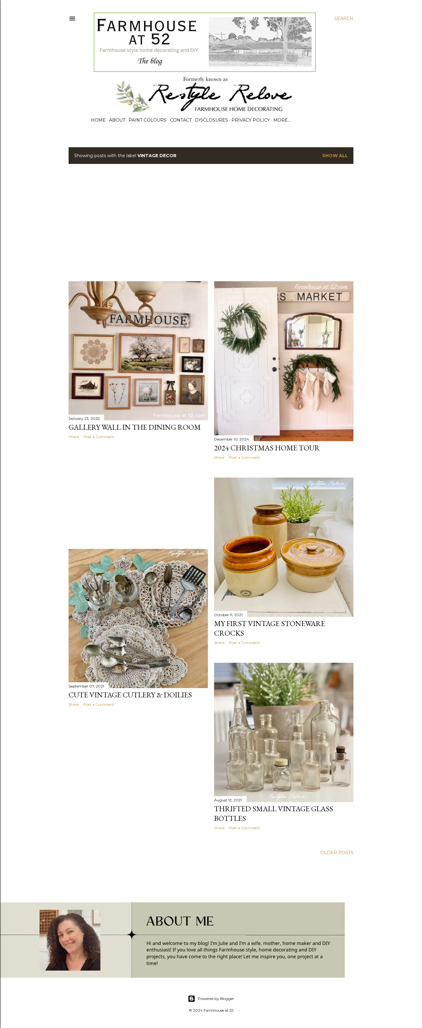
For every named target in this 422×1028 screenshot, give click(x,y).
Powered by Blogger (216, 998)
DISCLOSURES (211, 120)
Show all (335, 155)
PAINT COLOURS (148, 120)
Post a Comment (98, 436)
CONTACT (181, 120)
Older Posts (336, 852)
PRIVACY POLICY (250, 120)
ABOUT (117, 120)
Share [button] (74, 436)
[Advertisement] (211, 222)
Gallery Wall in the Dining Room (135, 427)
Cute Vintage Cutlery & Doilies (130, 695)
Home (98, 120)
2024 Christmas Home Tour (267, 448)
